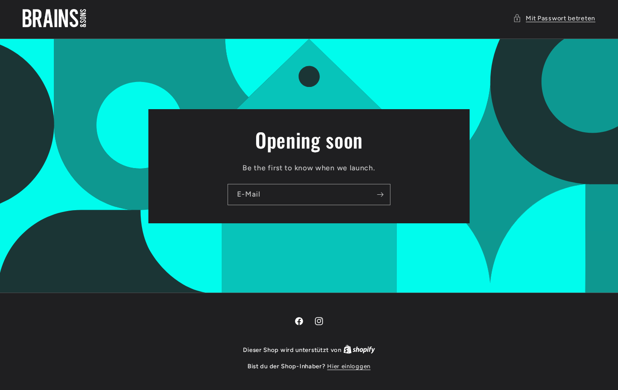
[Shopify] (359, 350)
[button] (554, 18)
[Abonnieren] (380, 194)
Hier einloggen (349, 366)
